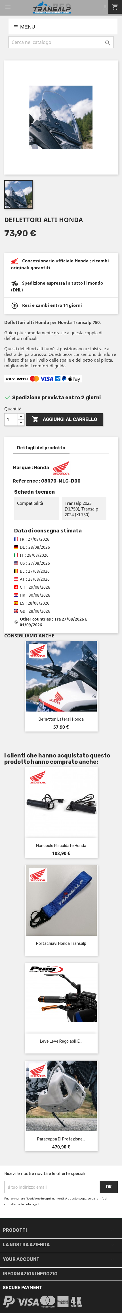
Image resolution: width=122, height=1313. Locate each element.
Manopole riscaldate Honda (61, 845)
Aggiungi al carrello (64, 419)
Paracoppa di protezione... (61, 1139)
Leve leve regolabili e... (61, 1041)
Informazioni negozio (30, 1273)
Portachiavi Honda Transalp (61, 943)
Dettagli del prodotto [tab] (41, 447)
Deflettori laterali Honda (61, 719)
